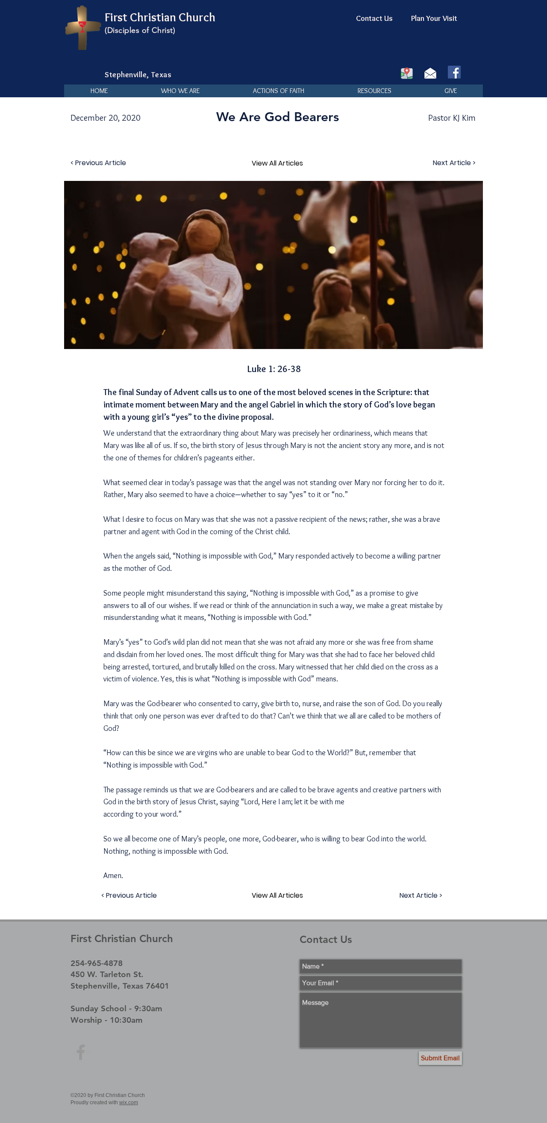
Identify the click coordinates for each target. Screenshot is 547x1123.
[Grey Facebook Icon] (81, 1052)
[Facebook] (454, 72)
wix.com (128, 1103)
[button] (180, 90)
